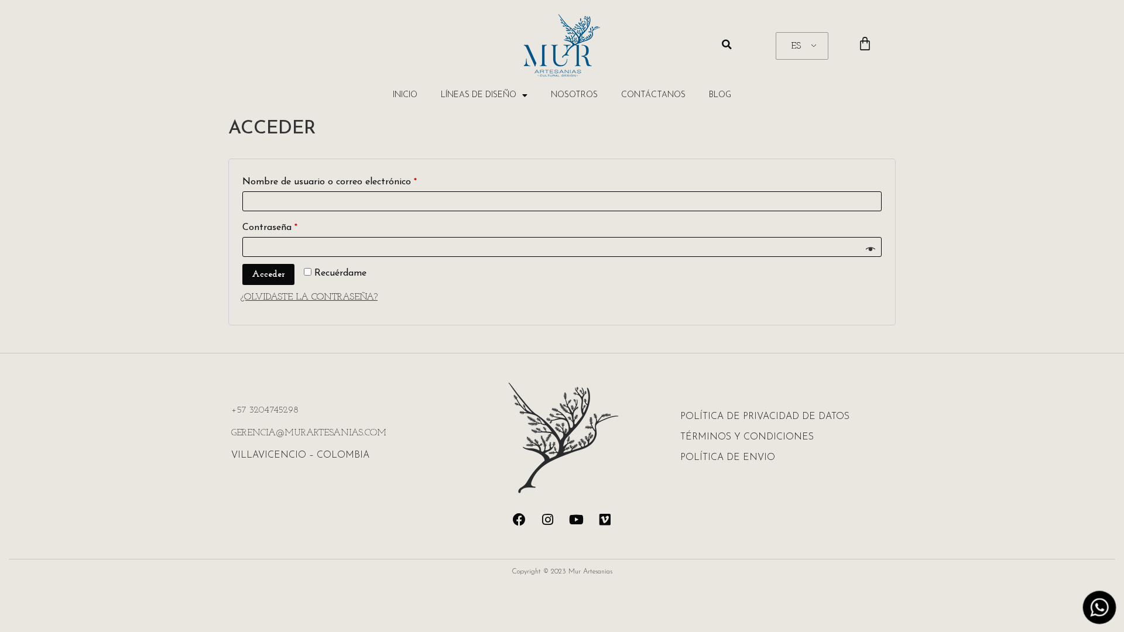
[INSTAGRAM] (548, 520)
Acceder (268, 274)
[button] (727, 44)
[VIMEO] (605, 520)
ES (796, 46)
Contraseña (269, 227)
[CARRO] (865, 44)
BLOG (720, 95)
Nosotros (574, 95)
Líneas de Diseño (478, 95)
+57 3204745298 (265, 410)
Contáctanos (653, 95)
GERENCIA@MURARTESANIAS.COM (308, 433)
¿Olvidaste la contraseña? (309, 297)
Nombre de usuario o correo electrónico (329, 182)
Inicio (405, 95)
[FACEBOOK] (519, 520)
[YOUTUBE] (577, 520)
